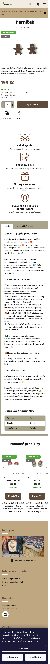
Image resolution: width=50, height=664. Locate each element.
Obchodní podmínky (11, 578)
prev (3, 467)
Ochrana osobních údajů (12, 582)
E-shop (5, 585)
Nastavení (24, 648)
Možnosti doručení (9, 95)
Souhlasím (35, 657)
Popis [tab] (7, 226)
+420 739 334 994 (9, 608)
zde (36, 641)
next (46, 467)
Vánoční (33, 418)
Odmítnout (12, 657)
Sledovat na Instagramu (25, 560)
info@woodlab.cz (10, 605)
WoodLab (25, 27)
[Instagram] (5, 614)
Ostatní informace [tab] (25, 226)
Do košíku (34, 104)
